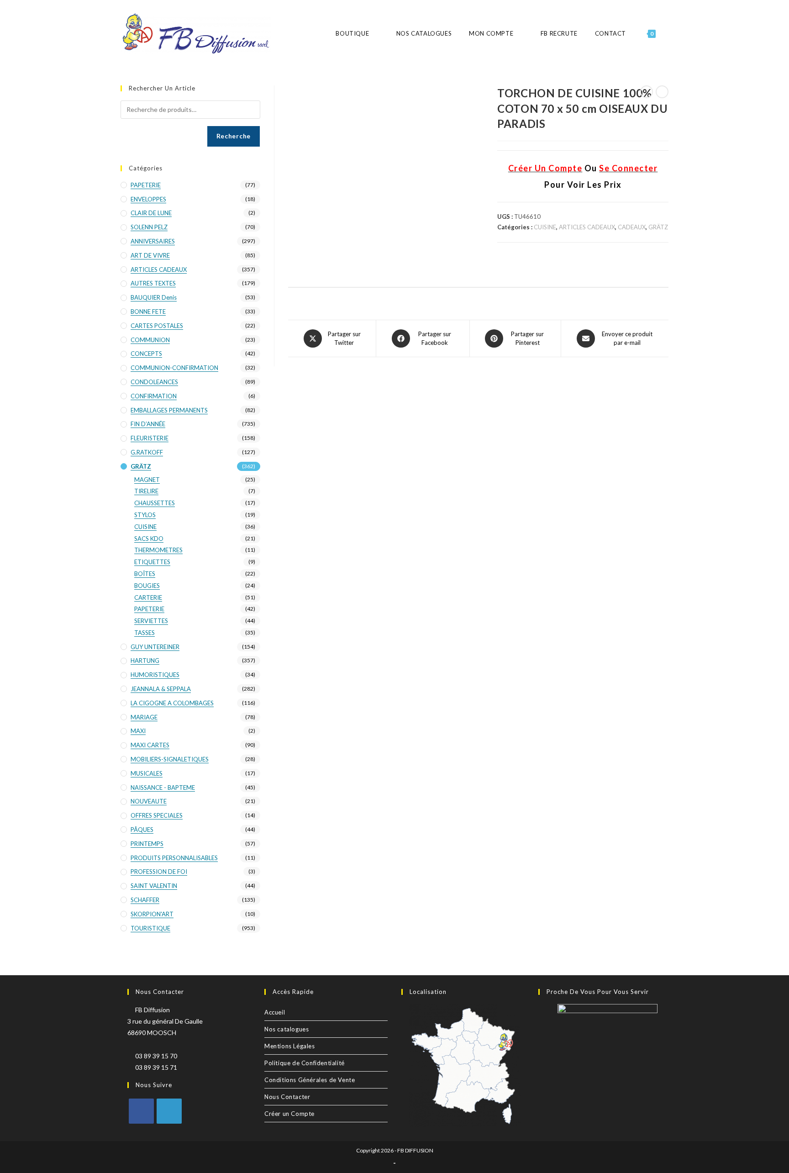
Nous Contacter (287, 1096)
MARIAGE (144, 717)
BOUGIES (147, 585)
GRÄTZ (658, 227)
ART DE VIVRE (150, 255)
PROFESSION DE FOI (159, 871)
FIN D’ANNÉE (148, 424)
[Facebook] (141, 1111)
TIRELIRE (146, 491)
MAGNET (147, 479)
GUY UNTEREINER (155, 646)
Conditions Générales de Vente (309, 1079)
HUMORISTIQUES (155, 674)
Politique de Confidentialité (304, 1063)
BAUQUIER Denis (154, 297)
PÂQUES (142, 829)
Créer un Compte (289, 1113)
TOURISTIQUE (150, 928)
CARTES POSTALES (157, 325)
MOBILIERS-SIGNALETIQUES (170, 759)
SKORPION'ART (152, 914)
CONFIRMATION (154, 396)
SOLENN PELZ (149, 227)
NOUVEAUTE (149, 801)
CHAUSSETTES (154, 503)
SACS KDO (148, 538)
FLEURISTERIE (149, 438)
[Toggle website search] (668, 33)
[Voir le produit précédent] (646, 91)
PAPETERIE (146, 185)
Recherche (233, 136)
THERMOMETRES (158, 550)
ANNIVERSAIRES (153, 241)
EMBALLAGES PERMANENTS (169, 410)
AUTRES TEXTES (153, 283)
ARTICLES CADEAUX (587, 227)
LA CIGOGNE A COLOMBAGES (172, 703)
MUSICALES (147, 773)
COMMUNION (150, 339)
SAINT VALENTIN (154, 885)
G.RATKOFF (147, 452)
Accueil (274, 1012)
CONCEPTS (146, 353)
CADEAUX (632, 227)
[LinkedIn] (169, 1111)
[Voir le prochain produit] (662, 91)
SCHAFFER (145, 900)
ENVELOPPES (148, 199)
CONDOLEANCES (154, 382)
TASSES (144, 632)
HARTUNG (145, 660)
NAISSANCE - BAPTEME (163, 787)
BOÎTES (144, 573)
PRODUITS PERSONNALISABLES (174, 857)
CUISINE (545, 227)
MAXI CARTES (150, 745)
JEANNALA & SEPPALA (161, 688)
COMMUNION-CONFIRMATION (174, 367)
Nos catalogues (286, 1029)
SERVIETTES (151, 620)
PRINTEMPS (147, 843)
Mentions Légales (289, 1046)
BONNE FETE (148, 311)
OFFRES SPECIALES (157, 815)
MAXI (138, 730)
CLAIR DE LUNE (151, 213)
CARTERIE (148, 597)
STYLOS (145, 514)
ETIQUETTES (152, 561)
